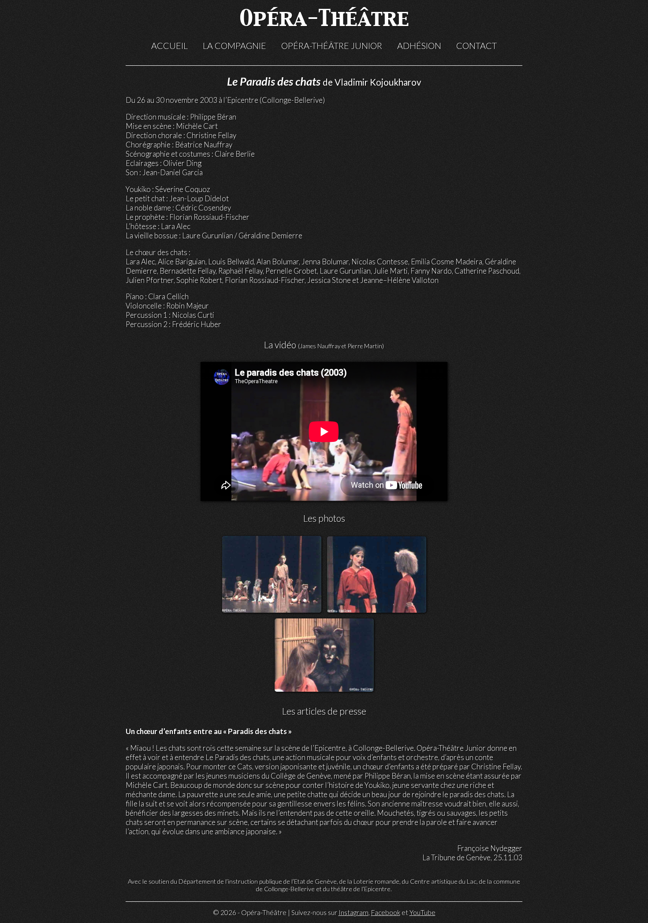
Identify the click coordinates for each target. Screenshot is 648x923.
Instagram (354, 912)
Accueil (169, 45)
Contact (476, 45)
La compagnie (234, 45)
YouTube (423, 912)
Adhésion (419, 45)
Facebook (385, 912)
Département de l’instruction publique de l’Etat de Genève (258, 881)
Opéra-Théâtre (324, 19)
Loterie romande (376, 881)
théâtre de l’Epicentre (361, 889)
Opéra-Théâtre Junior (331, 45)
